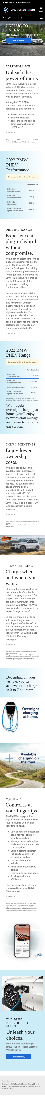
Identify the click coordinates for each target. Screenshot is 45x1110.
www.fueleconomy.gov (23, 400)
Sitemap (24, 1084)
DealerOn (18, 1084)
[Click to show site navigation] (41, 18)
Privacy (30, 1084)
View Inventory (18, 41)
